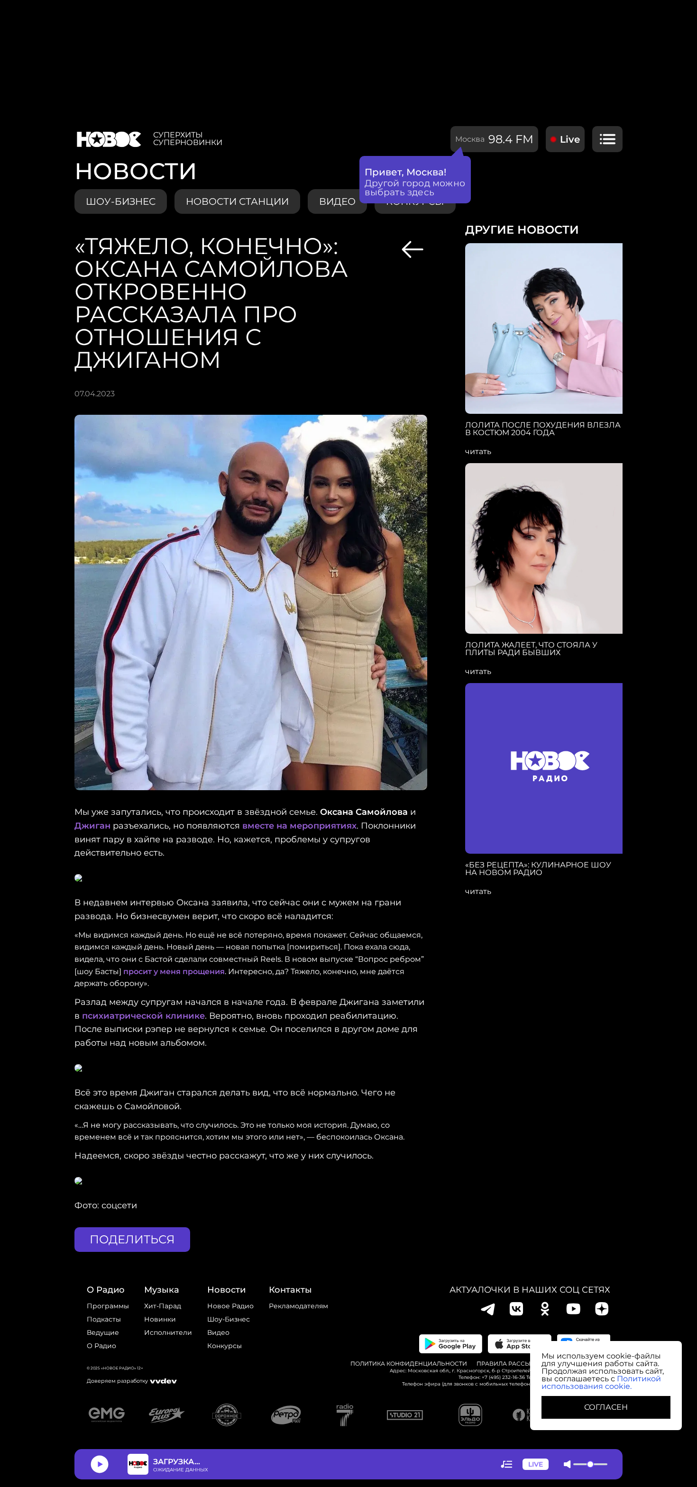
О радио (101, 1345)
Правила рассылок (510, 1364)
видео (337, 201)
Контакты (290, 1290)
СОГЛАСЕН (606, 1407)
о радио (106, 1290)
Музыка (161, 1290)
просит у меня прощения (174, 971)
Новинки (160, 1319)
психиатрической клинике (143, 1016)
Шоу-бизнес (121, 201)
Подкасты (104, 1319)
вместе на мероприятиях (299, 826)
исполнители (168, 1332)
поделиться (132, 1239)
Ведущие (103, 1332)
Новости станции (237, 201)
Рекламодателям (298, 1306)
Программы (108, 1306)
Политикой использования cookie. (601, 1382)
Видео (218, 1332)
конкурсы (224, 1345)
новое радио (230, 1306)
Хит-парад (162, 1306)
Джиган (92, 826)
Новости (226, 1290)
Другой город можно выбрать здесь (415, 188)
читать (478, 452)
